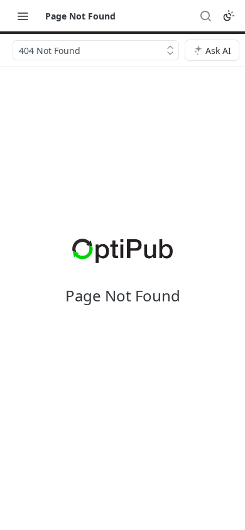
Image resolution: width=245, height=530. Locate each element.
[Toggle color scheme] (229, 16)
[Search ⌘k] (205, 16)
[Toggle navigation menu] (23, 16)
